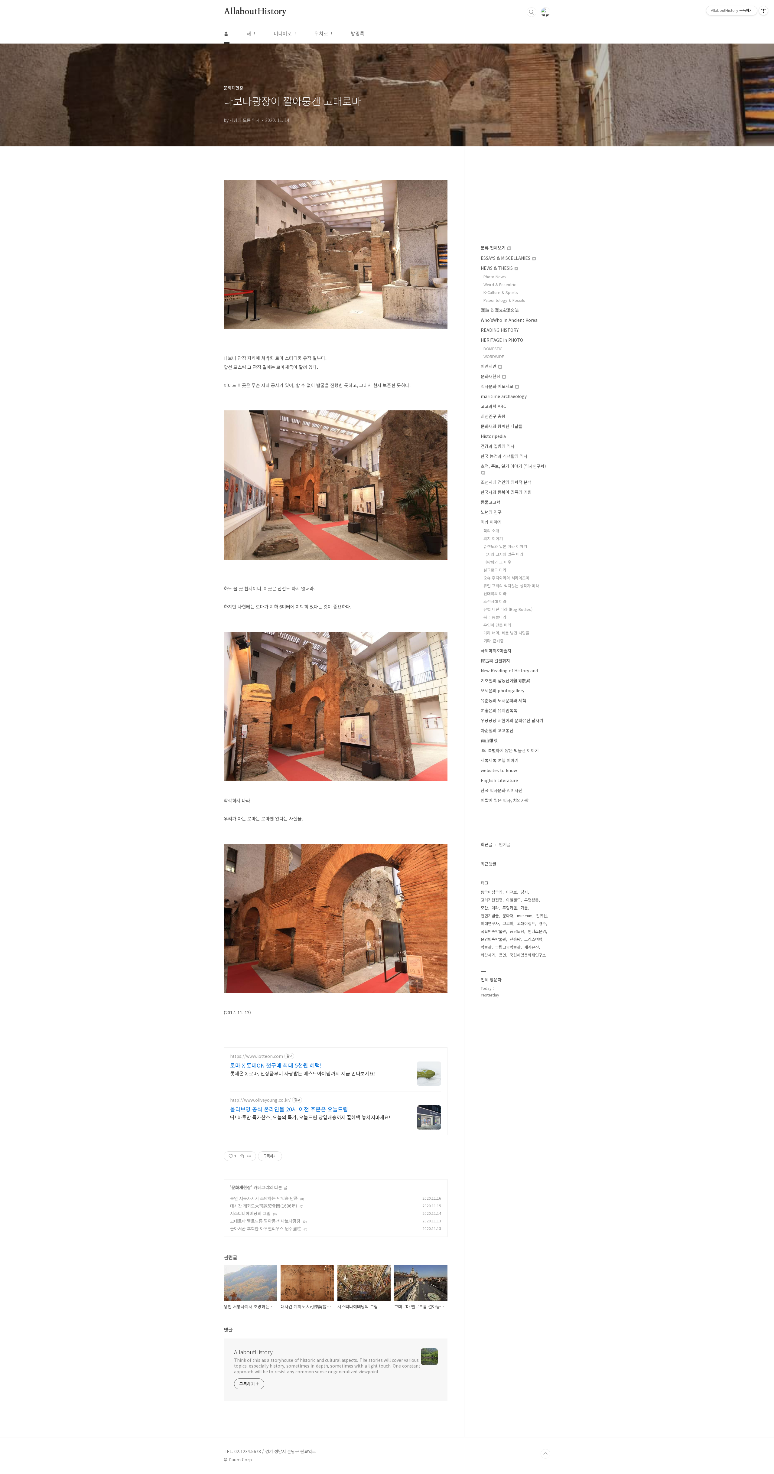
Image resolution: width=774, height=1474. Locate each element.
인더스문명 (537, 931)
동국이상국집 (491, 892)
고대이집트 (526, 923)
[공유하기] (242, 1156)
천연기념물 (490, 915)
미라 (495, 908)
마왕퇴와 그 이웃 (497, 562)
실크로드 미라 (494, 570)
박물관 (486, 947)
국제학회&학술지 (496, 650)
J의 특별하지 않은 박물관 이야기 (510, 750)
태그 (250, 33)
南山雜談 (489, 740)
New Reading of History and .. (511, 670)
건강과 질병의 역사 (498, 446)
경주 (542, 923)
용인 (502, 955)
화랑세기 (488, 955)
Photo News (494, 276)
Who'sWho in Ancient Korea (509, 320)
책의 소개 (491, 530)
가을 (524, 908)
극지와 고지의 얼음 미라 (503, 554)
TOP (545, 1454)
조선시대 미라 (494, 601)
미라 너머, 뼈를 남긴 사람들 (506, 633)
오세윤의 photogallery (502, 690)
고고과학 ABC (493, 406)
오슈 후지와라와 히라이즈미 (506, 578)
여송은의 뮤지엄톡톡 (499, 710)
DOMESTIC (492, 348)
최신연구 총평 (493, 416)
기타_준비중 (493, 641)
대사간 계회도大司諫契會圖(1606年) (263, 1206)
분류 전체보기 (494, 248)
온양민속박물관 (493, 939)
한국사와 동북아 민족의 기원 (506, 492)
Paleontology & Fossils (504, 300)
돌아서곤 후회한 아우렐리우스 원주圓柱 (265, 1228)
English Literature (499, 780)
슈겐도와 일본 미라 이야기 (505, 546)
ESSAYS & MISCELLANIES (506, 258)
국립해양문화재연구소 (528, 955)
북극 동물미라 (494, 617)
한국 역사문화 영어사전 (501, 790)
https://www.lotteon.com (256, 1056)
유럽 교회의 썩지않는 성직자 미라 (511, 586)
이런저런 (489, 366)
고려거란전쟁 (491, 900)
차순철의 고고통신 (497, 730)
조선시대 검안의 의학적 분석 (506, 482)
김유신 (541, 915)
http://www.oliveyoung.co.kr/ (260, 1100)
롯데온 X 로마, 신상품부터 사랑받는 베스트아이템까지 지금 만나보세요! (303, 1073)
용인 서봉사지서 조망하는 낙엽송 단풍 (264, 1198)
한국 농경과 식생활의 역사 (504, 456)
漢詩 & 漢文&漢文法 (500, 310)
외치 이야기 (493, 538)
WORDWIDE (493, 356)
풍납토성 (517, 931)
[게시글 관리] (249, 1156)
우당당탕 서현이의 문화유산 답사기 (512, 720)
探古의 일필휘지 (495, 660)
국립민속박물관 (493, 931)
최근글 (487, 844)
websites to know (499, 770)
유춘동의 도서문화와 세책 (503, 700)
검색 (531, 12)
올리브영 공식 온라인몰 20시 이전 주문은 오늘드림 (289, 1109)
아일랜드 (513, 900)
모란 (484, 908)
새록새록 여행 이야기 (500, 760)
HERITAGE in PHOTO (502, 340)
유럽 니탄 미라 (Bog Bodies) (507, 609)
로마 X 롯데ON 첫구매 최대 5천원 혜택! (276, 1065)
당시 (524, 892)
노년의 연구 (491, 512)
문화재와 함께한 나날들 (501, 426)
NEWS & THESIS (497, 268)
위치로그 (323, 33)
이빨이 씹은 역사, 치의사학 (505, 800)
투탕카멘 (509, 908)
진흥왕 (515, 939)
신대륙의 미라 (494, 593)
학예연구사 (490, 923)
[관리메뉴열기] (763, 10)
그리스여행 (533, 939)
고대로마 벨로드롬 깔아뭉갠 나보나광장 (265, 1221)
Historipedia (493, 436)
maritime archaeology (504, 396)
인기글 (505, 844)
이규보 (511, 892)
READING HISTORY (500, 330)
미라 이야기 (491, 522)
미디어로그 (285, 33)
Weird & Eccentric (499, 284)
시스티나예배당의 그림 (250, 1213)
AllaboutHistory (255, 12)
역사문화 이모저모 (498, 386)
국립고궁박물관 (508, 947)
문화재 (507, 915)
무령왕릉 (531, 900)
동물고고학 (490, 502)
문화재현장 (241, 1187)
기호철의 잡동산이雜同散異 (505, 680)
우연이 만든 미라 (497, 625)
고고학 (507, 923)
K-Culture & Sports (500, 292)
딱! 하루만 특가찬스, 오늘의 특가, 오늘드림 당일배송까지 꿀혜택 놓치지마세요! (310, 1117)
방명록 (357, 33)
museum (524, 915)
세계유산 (531, 947)
